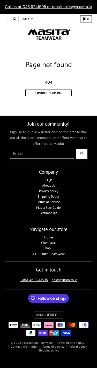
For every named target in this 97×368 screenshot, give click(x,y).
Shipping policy (48, 350)
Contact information (24, 346)
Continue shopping (48, 93)
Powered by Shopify (70, 343)
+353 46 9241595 (34, 280)
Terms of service (53, 346)
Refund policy (78, 346)
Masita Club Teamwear (38, 343)
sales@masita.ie (64, 280)
